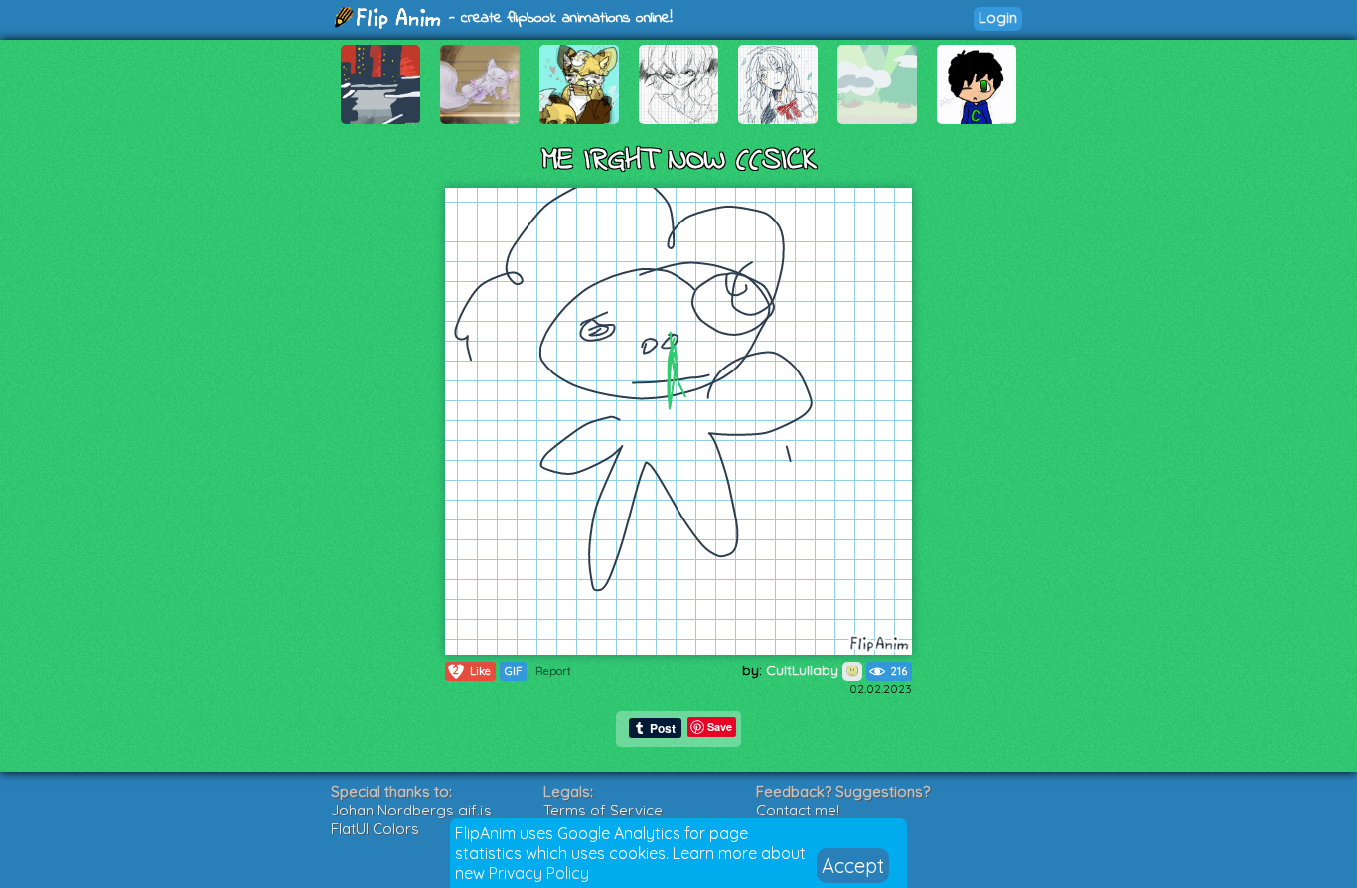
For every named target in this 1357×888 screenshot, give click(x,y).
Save (719, 726)
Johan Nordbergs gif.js (411, 810)
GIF (513, 671)
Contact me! (797, 810)
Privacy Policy (539, 873)
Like (472, 671)
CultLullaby (804, 670)
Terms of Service (603, 810)
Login (998, 17)
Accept (853, 865)
